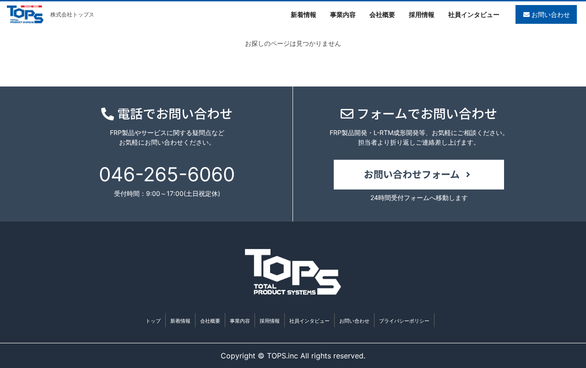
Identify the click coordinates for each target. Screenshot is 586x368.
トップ (153, 321)
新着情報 (180, 321)
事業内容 (240, 321)
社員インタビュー (309, 321)
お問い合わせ (550, 14)
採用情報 (270, 321)
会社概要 (210, 321)
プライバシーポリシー (404, 321)
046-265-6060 (167, 174)
